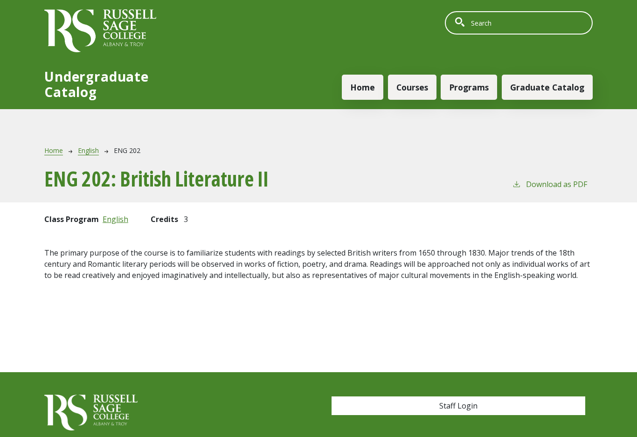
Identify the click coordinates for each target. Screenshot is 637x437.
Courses (412, 87)
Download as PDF (556, 184)
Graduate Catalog (547, 87)
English (88, 150)
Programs (469, 87)
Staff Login (458, 406)
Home (362, 87)
